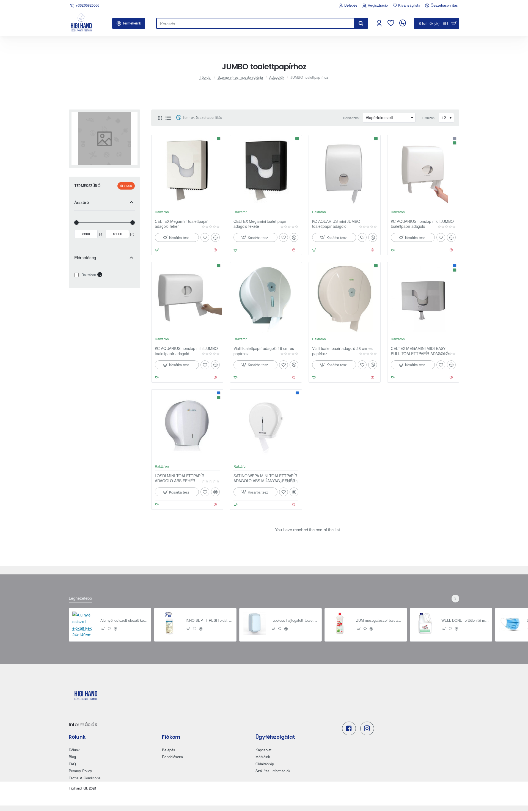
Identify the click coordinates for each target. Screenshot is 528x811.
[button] (177, 237)
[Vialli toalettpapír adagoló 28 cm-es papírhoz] (344, 298)
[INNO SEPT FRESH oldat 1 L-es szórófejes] (169, 623)
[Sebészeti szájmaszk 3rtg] (510, 623)
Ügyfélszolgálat (275, 737)
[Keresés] (360, 23)
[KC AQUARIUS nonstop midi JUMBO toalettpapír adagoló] (423, 171)
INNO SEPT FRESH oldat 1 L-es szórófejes (209, 620)
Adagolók (276, 77)
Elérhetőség (85, 257)
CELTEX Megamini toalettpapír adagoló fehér (181, 224)
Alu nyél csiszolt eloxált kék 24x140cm (124, 620)
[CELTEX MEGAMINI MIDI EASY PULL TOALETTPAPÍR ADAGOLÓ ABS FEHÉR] (423, 298)
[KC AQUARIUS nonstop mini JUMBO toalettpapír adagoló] (187, 298)
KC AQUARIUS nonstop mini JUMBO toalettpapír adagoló (186, 351)
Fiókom (171, 737)
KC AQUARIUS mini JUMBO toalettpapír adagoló (336, 224)
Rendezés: (351, 117)
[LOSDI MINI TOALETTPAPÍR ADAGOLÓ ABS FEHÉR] (187, 425)
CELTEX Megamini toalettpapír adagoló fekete (259, 224)
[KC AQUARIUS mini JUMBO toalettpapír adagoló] (344, 171)
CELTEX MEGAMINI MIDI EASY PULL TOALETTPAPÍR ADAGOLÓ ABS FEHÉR (420, 351)
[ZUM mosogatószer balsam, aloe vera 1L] (340, 623)
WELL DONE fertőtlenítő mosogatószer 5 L (465, 620)
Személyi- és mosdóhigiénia (240, 77)
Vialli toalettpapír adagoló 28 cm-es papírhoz (342, 351)
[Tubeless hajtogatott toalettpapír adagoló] (255, 623)
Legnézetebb (80, 598)
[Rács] (160, 118)
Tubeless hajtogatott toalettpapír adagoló (294, 620)
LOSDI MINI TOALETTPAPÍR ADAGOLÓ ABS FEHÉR (179, 478)
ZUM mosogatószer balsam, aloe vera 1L (380, 620)
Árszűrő (81, 202)
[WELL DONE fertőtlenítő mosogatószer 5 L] (425, 623)
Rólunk (77, 737)
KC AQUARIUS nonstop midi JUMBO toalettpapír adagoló (422, 224)
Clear (128, 185)
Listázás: (428, 117)
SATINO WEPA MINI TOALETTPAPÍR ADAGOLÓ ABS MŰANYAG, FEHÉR (265, 478)
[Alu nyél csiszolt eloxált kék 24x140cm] (84, 624)
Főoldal (205, 77)
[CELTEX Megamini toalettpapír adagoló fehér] (187, 171)
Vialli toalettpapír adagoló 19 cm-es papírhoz (263, 351)
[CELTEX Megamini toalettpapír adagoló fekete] (266, 171)
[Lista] (168, 118)
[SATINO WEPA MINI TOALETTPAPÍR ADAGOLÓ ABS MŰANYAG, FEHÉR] (266, 425)
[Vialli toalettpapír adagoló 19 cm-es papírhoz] (266, 298)
